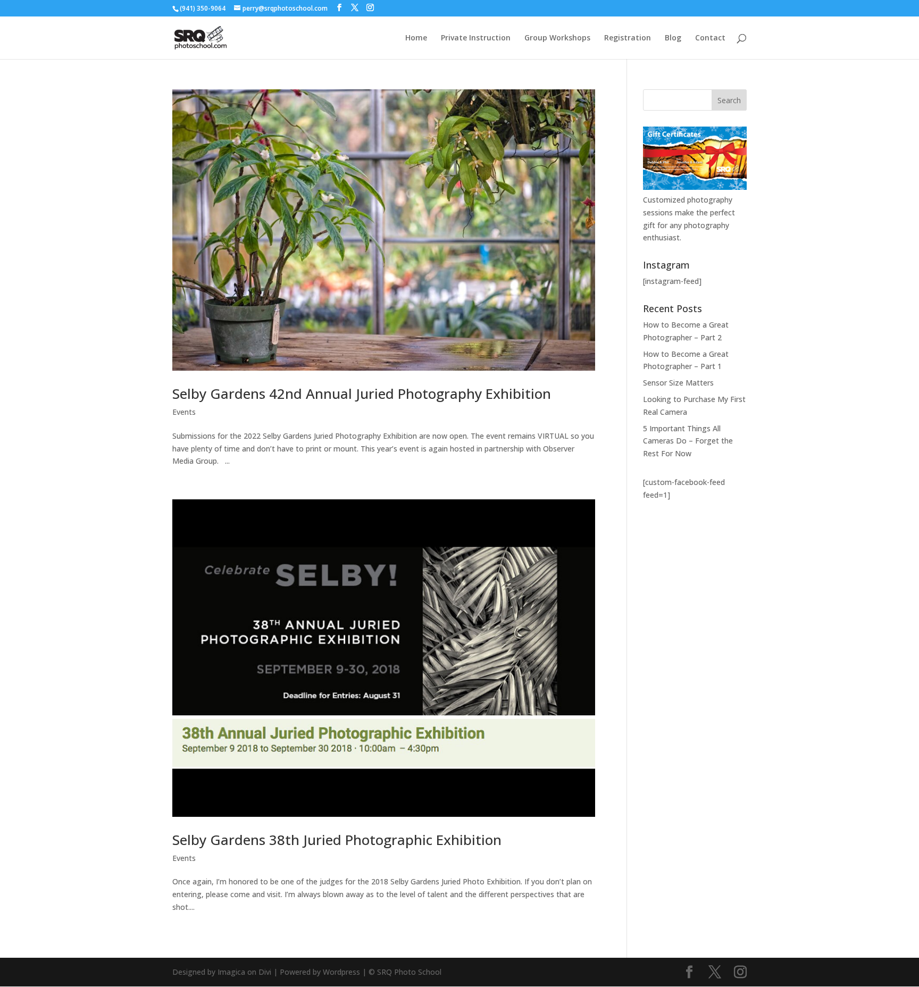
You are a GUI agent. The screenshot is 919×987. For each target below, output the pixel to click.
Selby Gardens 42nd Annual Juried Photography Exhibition (361, 393)
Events (184, 412)
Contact (710, 38)
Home (416, 38)
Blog (673, 38)
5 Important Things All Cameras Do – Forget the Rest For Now (688, 441)
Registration (627, 38)
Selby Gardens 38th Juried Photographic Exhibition (337, 839)
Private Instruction (476, 38)
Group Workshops (557, 38)
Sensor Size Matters (678, 383)
